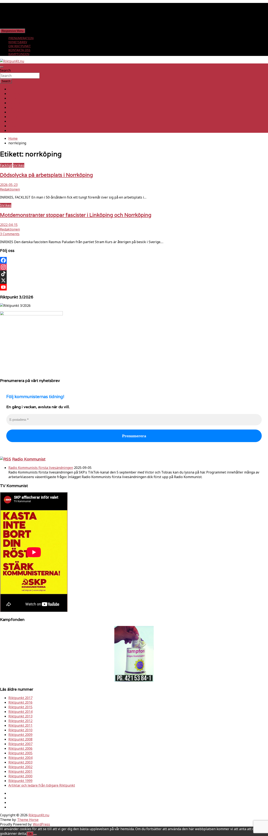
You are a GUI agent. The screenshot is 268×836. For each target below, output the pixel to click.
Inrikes (14, 93)
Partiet (13, 107)
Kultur (13, 121)
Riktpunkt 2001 (20, 771)
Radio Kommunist (28, 459)
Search (5, 70)
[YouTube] (134, 287)
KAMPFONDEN (18, 54)
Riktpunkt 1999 (20, 780)
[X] (134, 280)
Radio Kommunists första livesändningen (40, 467)
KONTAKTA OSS (19, 50)
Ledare (13, 126)
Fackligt (14, 103)
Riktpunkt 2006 (20, 748)
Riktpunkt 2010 (20, 730)
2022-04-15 (9, 224)
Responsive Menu (12, 30)
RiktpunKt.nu (38, 815)
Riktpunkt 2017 (20, 697)
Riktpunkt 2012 (20, 721)
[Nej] (35, 834)
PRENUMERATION (21, 38)
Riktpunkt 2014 (20, 711)
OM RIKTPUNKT (19, 46)
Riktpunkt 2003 (20, 762)
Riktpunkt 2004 (20, 757)
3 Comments (9, 234)
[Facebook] (134, 260)
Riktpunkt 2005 (20, 753)
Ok (30, 833)
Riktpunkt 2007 (20, 744)
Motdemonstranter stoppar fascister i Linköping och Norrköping (75, 215)
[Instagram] (134, 267)
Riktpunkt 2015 (20, 707)
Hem (12, 89)
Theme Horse (28, 819)
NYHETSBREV (17, 42)
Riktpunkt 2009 (20, 734)
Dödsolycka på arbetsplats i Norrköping (46, 175)
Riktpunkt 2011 (20, 725)
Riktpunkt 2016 (20, 702)
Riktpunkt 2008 (20, 739)
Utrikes (14, 98)
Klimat (13, 116)
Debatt (13, 130)
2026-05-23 (9, 184)
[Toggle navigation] (1, 67)
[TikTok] (134, 273)
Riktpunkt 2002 (20, 767)
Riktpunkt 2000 (20, 776)
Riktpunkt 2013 (20, 716)
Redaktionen (10, 189)
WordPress (41, 824)
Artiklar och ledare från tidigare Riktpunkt (41, 785)
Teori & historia (20, 112)
